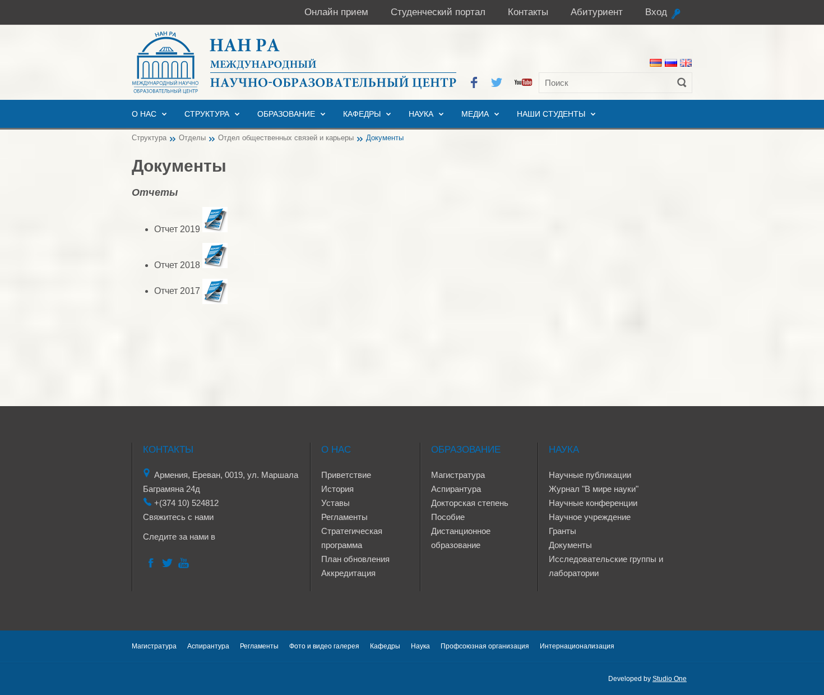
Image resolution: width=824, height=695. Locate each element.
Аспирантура (456, 489)
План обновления (355, 559)
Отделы (192, 138)
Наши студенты (551, 113)
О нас (144, 113)
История (337, 489)
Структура (206, 113)
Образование (286, 113)
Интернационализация (577, 646)
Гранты (562, 531)
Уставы (335, 503)
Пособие (448, 517)
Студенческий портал (438, 12)
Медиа (475, 113)
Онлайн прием (336, 12)
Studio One (669, 679)
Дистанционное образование (460, 538)
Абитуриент (597, 12)
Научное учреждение (590, 517)
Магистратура (458, 475)
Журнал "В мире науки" (593, 489)
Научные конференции (593, 503)
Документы (570, 545)
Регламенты (344, 517)
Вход (656, 12)
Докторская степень (469, 503)
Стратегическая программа (351, 538)
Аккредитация (348, 573)
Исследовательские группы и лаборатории (606, 566)
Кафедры (362, 113)
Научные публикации (590, 475)
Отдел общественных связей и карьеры (286, 138)
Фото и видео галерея (324, 646)
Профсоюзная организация (485, 646)
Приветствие (346, 475)
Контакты (528, 12)
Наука (421, 113)
